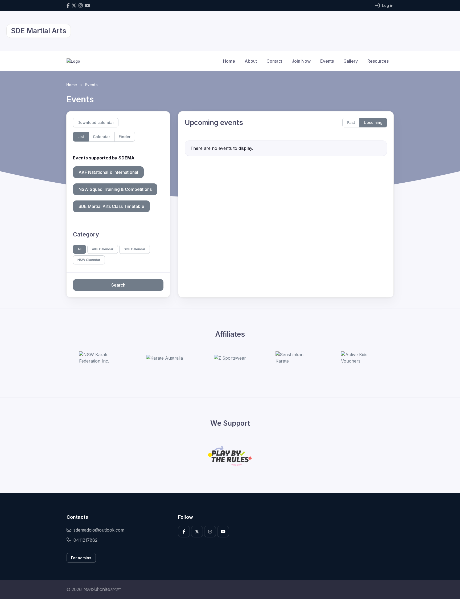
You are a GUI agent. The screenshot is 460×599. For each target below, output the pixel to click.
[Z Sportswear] (230, 358)
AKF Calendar (102, 249)
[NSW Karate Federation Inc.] (99, 357)
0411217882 (85, 540)
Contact (274, 61)
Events (327, 61)
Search (118, 285)
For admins (81, 558)
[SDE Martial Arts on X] (74, 5)
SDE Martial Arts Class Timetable (111, 206)
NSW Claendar (88, 260)
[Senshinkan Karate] (295, 357)
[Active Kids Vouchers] (361, 357)
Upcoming (373, 122)
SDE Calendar (134, 249)
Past (351, 122)
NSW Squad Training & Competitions (115, 189)
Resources (378, 61)
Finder (124, 136)
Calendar (101, 136)
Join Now (301, 61)
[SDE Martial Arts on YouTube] (87, 5)
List (80, 136)
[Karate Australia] (164, 358)
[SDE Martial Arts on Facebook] (68, 5)
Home (229, 61)
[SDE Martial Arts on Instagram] (81, 5)
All (79, 249)
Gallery (350, 61)
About (251, 61)
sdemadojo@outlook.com (98, 530)
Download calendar (95, 122)
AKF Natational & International (108, 172)
